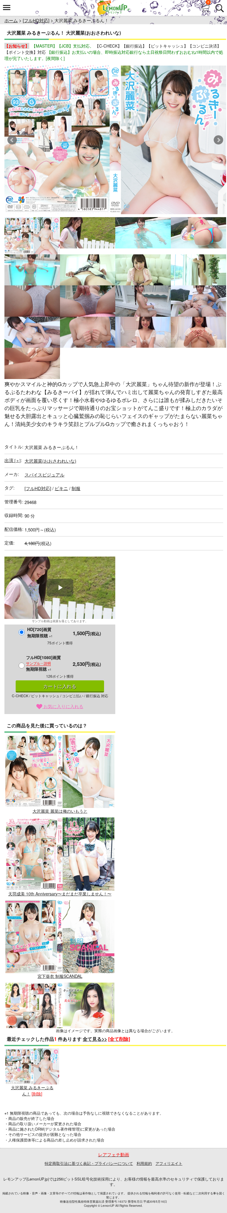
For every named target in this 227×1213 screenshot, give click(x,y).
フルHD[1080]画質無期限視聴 (43, 663)
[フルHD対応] (36, 20)
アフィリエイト (168, 1163)
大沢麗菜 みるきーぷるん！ (32, 1090)
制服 (76, 488)
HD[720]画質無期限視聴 (40, 632)
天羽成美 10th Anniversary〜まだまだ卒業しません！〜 (59, 893)
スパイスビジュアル (44, 474)
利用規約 (144, 1163)
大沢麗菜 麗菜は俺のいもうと (60, 811)
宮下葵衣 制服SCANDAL (60, 976)
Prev (12, 140)
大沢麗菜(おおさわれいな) (50, 461)
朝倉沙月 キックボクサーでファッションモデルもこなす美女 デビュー (60, 1062)
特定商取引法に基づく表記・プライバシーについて (89, 1163)
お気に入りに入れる (62, 706)
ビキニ (61, 488)
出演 (12, 460)
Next (218, 140)
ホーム (11, 20)
